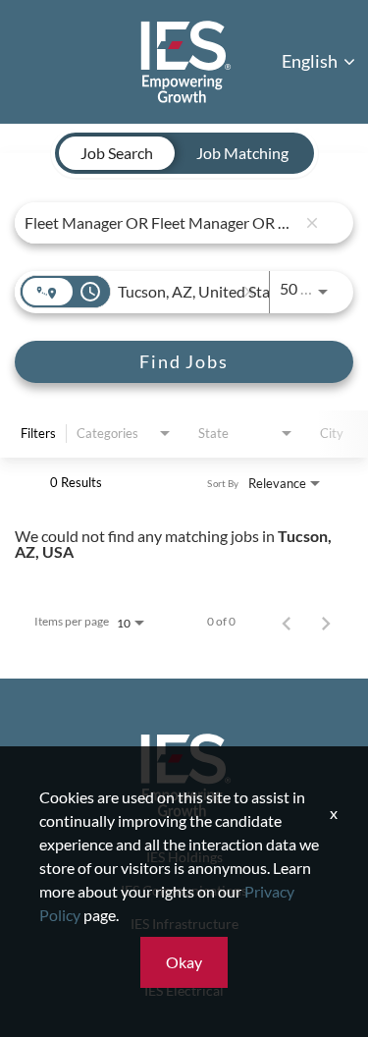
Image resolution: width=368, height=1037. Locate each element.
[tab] (117, 153)
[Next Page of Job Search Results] (325, 621)
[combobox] (160, 222)
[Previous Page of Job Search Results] (286, 621)
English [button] (311, 61)
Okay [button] (184, 962)
